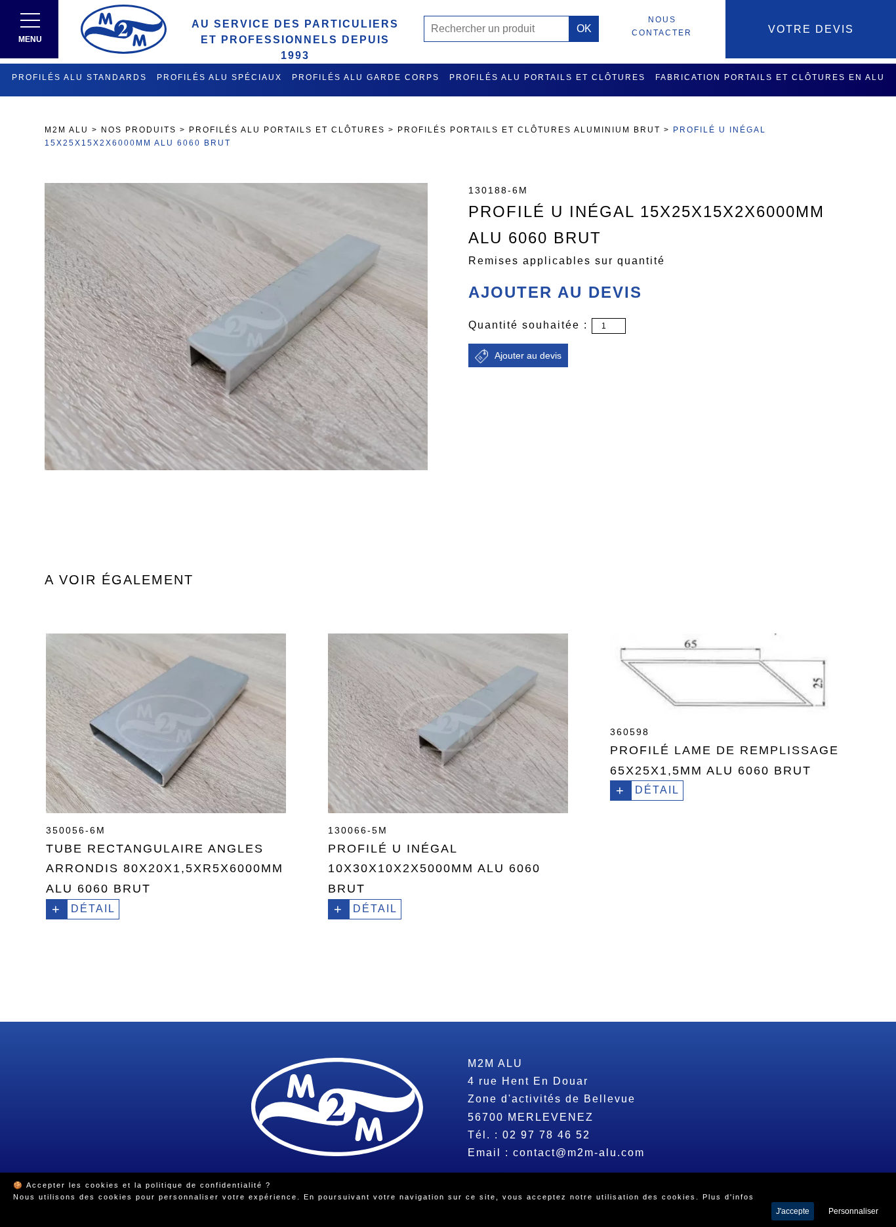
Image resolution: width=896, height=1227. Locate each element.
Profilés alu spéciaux (219, 77)
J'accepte (792, 1211)
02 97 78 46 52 (546, 1134)
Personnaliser (853, 1211)
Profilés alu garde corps (365, 77)
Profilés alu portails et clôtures (547, 77)
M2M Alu (67, 129)
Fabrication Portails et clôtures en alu (770, 77)
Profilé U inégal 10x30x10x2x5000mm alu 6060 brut (434, 868)
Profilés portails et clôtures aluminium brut (529, 129)
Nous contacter (662, 26)
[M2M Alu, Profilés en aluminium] (124, 29)
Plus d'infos (728, 1197)
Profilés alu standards (79, 77)
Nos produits (138, 129)
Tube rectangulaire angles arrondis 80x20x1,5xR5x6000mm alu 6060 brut (164, 868)
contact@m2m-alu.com (579, 1152)
